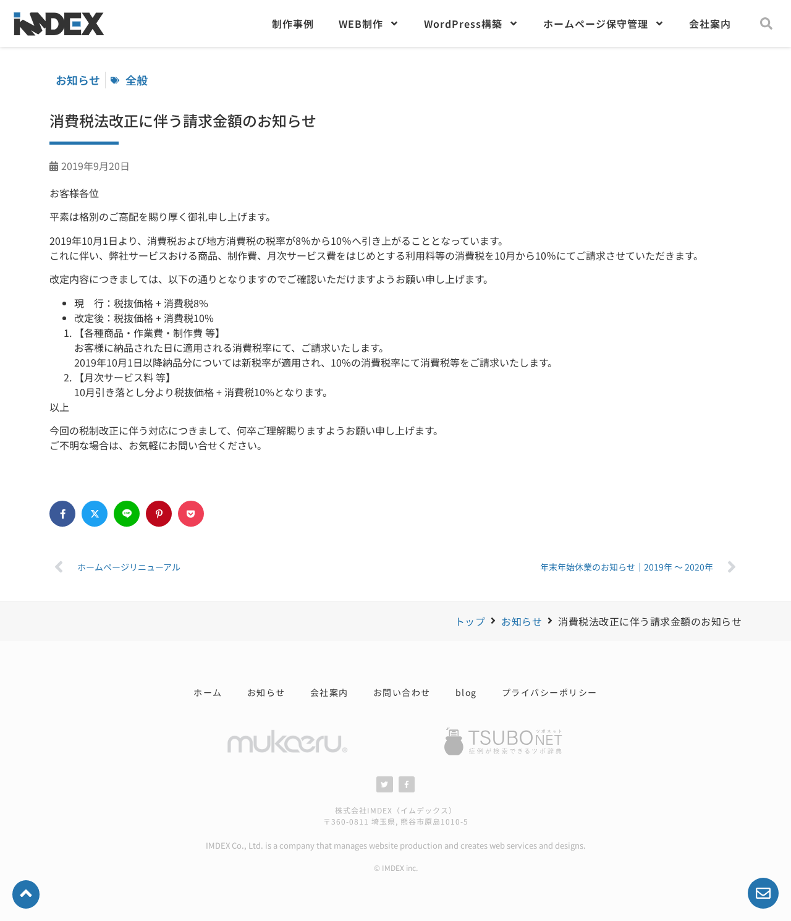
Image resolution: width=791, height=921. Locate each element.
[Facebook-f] (407, 784)
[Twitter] (384, 784)
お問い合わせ (402, 692)
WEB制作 (361, 23)
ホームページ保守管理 (595, 23)
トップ (470, 621)
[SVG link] (503, 741)
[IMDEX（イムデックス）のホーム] (58, 39)
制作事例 (293, 23)
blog (466, 692)
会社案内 (710, 23)
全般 (136, 80)
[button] (766, 23)
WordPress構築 (463, 23)
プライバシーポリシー (550, 692)
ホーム (207, 692)
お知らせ (521, 621)
